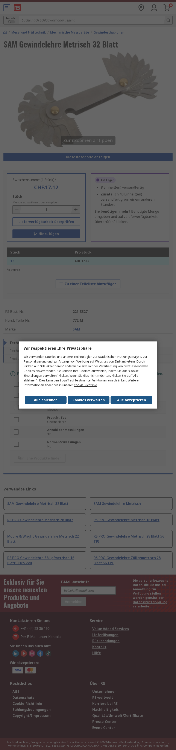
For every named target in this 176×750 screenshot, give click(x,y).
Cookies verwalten (89, 400)
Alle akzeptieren (131, 400)
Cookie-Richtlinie (85, 385)
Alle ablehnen (46, 400)
